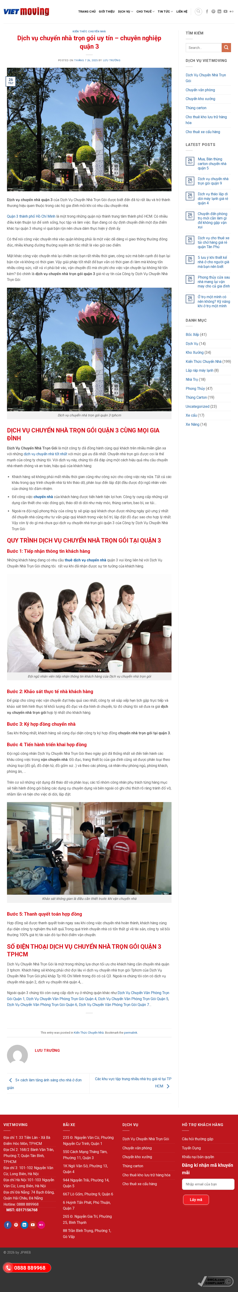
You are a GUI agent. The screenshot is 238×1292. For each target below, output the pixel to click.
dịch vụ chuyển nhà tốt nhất (45, 454)
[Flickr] (231, 12)
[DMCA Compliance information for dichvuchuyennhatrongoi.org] (216, 1281)
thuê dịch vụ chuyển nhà (85, 560)
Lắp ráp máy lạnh (199, 370)
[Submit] (226, 47)
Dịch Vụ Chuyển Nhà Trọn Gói (206, 78)
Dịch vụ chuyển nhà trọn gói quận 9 (213, 181)
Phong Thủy (195, 388)
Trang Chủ (87, 11)
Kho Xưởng (195, 352)
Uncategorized (197, 406)
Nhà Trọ (192, 379)
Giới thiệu (107, 11)
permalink (130, 1032)
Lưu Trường (112, 60)
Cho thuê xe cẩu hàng (203, 132)
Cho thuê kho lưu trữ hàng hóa (206, 120)
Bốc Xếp (192, 334)
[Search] (198, 11)
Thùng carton (196, 108)
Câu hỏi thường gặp (197, 1139)
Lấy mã (196, 1200)
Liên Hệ (182, 11)
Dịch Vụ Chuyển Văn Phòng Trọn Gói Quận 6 (42, 1004)
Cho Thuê (144, 11)
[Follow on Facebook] (207, 12)
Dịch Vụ (124, 11)
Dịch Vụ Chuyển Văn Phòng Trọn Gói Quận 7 (114, 1004)
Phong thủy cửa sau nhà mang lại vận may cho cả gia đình (214, 281)
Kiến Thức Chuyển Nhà (89, 31)
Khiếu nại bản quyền (198, 1157)
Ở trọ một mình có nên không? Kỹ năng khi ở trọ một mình (214, 301)
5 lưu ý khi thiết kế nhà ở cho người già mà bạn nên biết (213, 262)
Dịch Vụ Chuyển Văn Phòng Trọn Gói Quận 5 (133, 999)
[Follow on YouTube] (225, 12)
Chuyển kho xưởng (200, 99)
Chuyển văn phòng (200, 90)
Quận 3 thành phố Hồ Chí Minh (31, 216)
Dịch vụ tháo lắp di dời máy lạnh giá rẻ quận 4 (213, 198)
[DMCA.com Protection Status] (216, 1264)
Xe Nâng (192, 424)
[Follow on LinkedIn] (219, 12)
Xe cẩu (191, 415)
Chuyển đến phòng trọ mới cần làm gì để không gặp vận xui (212, 220)
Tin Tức (164, 11)
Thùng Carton (196, 397)
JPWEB (25, 1253)
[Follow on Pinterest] (213, 12)
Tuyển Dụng (191, 1148)
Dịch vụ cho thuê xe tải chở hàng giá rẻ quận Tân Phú (213, 242)
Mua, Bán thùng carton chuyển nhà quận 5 (212, 163)
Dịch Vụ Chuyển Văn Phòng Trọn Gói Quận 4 (61, 999)
